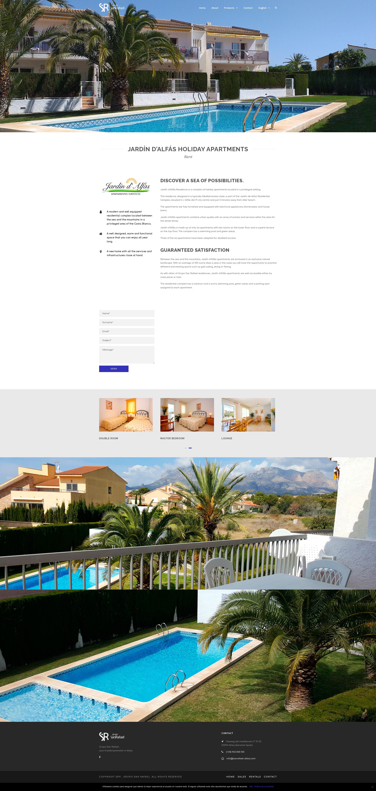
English (262, 7)
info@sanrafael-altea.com (241, 758)
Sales (242, 777)
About (215, 7)
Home (202, 7)
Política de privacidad (264, 786)
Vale (251, 786)
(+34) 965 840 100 (235, 752)
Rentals (255, 777)
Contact (248, 7)
